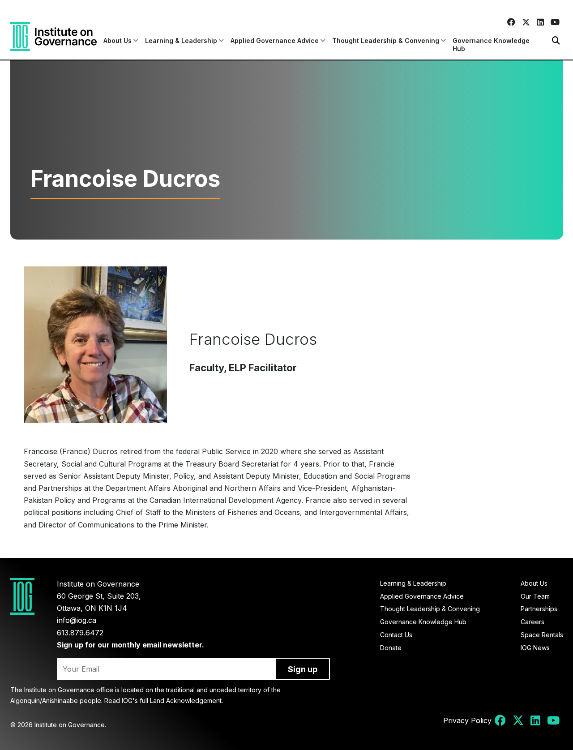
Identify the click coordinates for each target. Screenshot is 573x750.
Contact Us (396, 635)
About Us (534, 583)
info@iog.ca (76, 620)
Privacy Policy (467, 720)
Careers (532, 622)
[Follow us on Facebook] (511, 22)
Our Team (535, 596)
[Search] (556, 40)
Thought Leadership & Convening (430, 609)
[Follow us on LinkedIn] (540, 22)
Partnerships (539, 609)
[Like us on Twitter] (525, 22)
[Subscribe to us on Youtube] (555, 22)
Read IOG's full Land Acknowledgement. (163, 700)
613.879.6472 (80, 632)
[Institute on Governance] (53, 36)
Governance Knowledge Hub (491, 44)
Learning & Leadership (413, 583)
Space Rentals (542, 635)
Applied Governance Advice (422, 596)
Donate (391, 647)
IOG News (535, 647)
